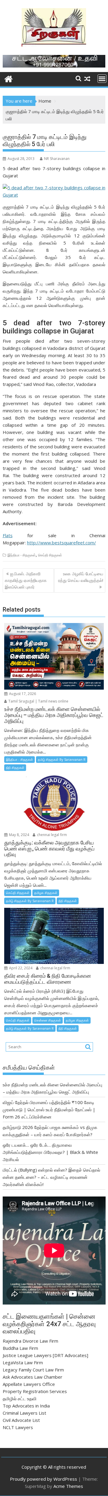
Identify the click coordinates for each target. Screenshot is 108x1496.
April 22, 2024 (20, 968)
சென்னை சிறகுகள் (47, 1020)
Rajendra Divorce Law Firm (30, 1341)
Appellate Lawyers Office (29, 1384)
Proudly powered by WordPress (43, 1479)
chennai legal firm (51, 834)
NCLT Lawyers (18, 1427)
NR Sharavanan (57, 158)
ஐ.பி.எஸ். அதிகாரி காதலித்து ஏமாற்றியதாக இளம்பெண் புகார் (26, 580)
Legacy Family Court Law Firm (33, 1370)
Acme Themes (68, 1486)
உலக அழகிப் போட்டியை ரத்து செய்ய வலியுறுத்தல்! (80, 577)
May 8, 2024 (18, 834)
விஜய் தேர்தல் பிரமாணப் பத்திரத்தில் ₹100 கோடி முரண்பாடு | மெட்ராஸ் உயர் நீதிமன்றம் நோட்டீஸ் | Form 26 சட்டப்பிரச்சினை (49, 1109)
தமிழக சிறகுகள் (45, 892)
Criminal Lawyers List (24, 1413)
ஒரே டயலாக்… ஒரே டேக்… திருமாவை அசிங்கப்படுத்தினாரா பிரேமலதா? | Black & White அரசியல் (50, 1152)
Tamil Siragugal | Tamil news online (38, 701)
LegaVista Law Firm (23, 1362)
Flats (8, 535)
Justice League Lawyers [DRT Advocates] (45, 1355)
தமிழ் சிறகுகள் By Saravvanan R (62, 759)
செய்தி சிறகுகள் (50, 555)
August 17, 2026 (22, 693)
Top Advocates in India (26, 1406)
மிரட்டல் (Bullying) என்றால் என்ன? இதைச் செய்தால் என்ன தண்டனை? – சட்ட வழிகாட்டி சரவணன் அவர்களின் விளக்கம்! (51, 1177)
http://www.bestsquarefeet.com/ (61, 543)
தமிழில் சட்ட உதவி (20, 1398)
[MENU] (102, 78)
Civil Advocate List (21, 1420)
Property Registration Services (35, 1391)
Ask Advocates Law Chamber (32, 1377)
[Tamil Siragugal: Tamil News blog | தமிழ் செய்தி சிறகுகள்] (8, 78)
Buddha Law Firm (20, 1348)
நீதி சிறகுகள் (15, 767)
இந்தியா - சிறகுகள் (22, 555)
